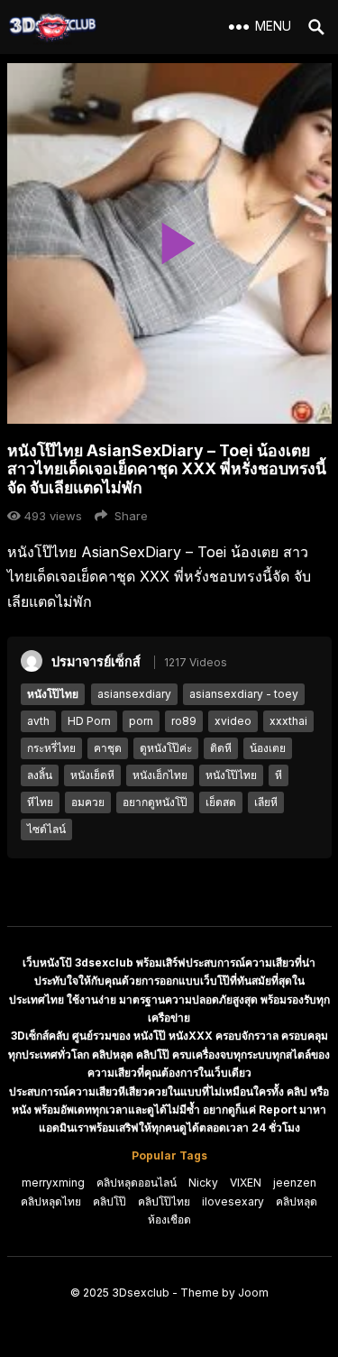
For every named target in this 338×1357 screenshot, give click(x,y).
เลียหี (266, 802)
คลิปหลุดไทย (51, 1201)
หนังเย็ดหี (92, 775)
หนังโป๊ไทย (52, 694)
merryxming (53, 1182)
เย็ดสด (221, 802)
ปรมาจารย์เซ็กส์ (96, 661)
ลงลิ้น (39, 775)
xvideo (233, 721)
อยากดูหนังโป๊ (155, 802)
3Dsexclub (140, 1292)
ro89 (183, 721)
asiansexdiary (134, 694)
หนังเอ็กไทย (159, 775)
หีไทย (40, 802)
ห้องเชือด (169, 1219)
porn (141, 721)
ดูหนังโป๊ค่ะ (166, 748)
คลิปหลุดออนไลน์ (136, 1182)
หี (278, 775)
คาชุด (108, 748)
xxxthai (288, 721)
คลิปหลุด (296, 1201)
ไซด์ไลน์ (46, 829)
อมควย (88, 802)
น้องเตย (268, 748)
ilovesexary (233, 1201)
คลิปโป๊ (109, 1201)
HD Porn (89, 721)
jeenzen (294, 1182)
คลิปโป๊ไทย (164, 1201)
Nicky (203, 1182)
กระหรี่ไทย (51, 748)
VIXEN (245, 1182)
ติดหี (221, 748)
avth (38, 721)
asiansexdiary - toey (243, 694)
